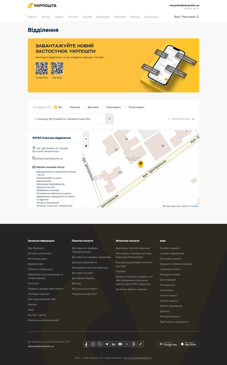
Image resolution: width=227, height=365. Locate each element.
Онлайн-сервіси (169, 248)
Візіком (194, 206)
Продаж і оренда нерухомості (46, 288)
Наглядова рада (37, 258)
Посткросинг (167, 285)
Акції (31, 309)
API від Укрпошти (170, 316)
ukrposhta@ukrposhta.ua (49, 158)
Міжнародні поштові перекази (90, 267)
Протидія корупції (38, 293)
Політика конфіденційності (137, 357)
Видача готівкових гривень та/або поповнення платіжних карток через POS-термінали (134, 280)
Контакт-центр (37, 315)
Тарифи (87, 16)
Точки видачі (136, 107)
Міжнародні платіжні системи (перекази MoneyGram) (134, 255)
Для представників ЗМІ (41, 299)
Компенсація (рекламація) (43, 320)
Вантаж (76, 283)
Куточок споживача (39, 253)
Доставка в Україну (83, 278)
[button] (140, 164)
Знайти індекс (168, 295)
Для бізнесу (151, 16)
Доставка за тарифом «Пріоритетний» (84, 250)
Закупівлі (33, 283)
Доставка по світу (82, 272)
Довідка (164, 311)
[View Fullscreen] (86, 145)
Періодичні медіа (170, 274)
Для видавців (168, 279)
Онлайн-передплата (172, 253)
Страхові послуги (170, 269)
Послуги (73, 16)
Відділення (103, 16)
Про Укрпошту (36, 248)
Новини (32, 304)
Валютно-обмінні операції (131, 289)
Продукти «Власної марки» (176, 264)
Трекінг (59, 16)
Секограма (166, 290)
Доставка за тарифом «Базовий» (91, 257)
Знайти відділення (171, 306)
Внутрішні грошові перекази (133, 248)
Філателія (120, 16)
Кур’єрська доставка (84, 288)
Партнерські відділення (174, 321)
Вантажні (93, 107)
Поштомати (113, 107)
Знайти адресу (169, 300)
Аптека (45, 16)
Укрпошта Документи (84, 262)
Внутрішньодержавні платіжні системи (134, 264)
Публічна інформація (40, 269)
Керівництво (35, 264)
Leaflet (168, 206)
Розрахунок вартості (84, 293)
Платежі (121, 271)
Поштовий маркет (170, 258)
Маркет (32, 16)
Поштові (75, 107)
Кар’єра (135, 16)
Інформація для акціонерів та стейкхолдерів (45, 276)
